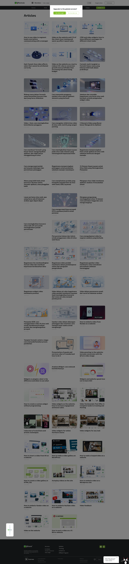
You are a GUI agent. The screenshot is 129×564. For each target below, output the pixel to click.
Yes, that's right (60, 13)
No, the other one (72, 13)
